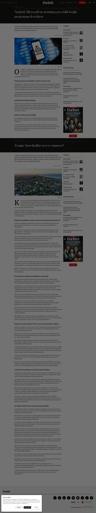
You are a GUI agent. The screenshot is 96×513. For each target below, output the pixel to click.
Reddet (19, 507)
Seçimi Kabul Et (27, 507)
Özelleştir (36, 507)
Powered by (36, 509)
